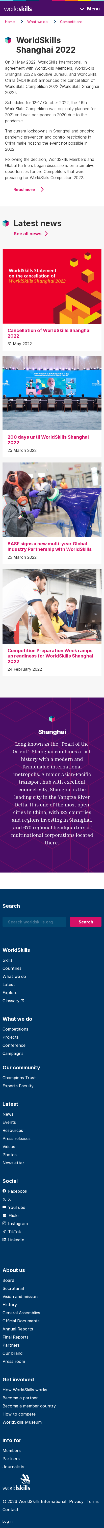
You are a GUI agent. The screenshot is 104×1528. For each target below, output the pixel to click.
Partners (11, 1345)
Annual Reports (18, 1328)
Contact (10, 1509)
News (8, 1114)
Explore (10, 992)
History (10, 1304)
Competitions (15, 1029)
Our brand (12, 1353)
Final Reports (16, 1337)
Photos (10, 1154)
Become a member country (29, 1405)
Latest (9, 984)
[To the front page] (18, 8)
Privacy (76, 1501)
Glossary (12, 1000)
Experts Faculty (18, 1085)
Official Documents (21, 1320)
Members (12, 1450)
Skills (7, 960)
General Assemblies (21, 1312)
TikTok (14, 1231)
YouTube (16, 1207)
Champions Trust (19, 1077)
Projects (11, 1037)
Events (9, 1122)
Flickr (14, 1215)
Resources (13, 1130)
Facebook (17, 1191)
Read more (24, 189)
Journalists (13, 1466)
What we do (14, 976)
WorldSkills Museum (22, 1422)
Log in (8, 1521)
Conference (14, 1045)
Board (8, 1280)
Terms (93, 1501)
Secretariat (13, 1288)
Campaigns (13, 1053)
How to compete (19, 1414)
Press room (14, 1361)
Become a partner (20, 1397)
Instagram (18, 1223)
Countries (12, 968)
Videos (9, 1146)
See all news (27, 233)
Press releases (17, 1138)
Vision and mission (20, 1296)
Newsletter (13, 1162)
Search (86, 921)
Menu (93, 8)
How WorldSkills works (25, 1389)
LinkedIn (16, 1239)
